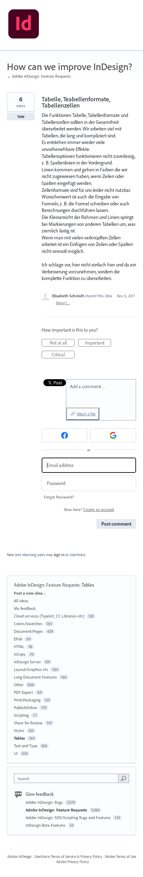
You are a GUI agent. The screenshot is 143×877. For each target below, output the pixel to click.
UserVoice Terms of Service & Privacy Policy (68, 856)
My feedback (25, 608)
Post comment (116, 524)
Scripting (21, 715)
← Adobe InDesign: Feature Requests (39, 76)
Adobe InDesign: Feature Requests (46, 585)
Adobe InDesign (19, 856)
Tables (88, 585)
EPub (18, 638)
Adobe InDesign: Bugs (45, 802)
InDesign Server (27, 661)
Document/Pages (28, 631)
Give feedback (40, 794)
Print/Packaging (27, 700)
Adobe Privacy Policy (72, 861)
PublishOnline (25, 707)
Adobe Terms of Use (120, 856)
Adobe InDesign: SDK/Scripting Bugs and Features (69, 817)
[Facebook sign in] (64, 435)
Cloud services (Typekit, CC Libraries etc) (49, 616)
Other (19, 684)
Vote (21, 116)
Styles (19, 730)
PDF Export (23, 692)
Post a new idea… (30, 593)
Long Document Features (35, 677)
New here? (89, 509)
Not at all (62, 343)
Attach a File (86, 413)
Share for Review (28, 722)
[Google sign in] (113, 435)
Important (98, 343)
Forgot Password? (59, 497)
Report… (63, 302)
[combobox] (67, 778)
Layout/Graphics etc (31, 669)
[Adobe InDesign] (23, 25)
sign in (59, 554)
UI (16, 753)
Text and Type (25, 745)
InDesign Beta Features (46, 825)
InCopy (20, 654)
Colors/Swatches (28, 623)
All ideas (21, 600)
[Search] (123, 778)
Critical (63, 354)
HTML (19, 646)
